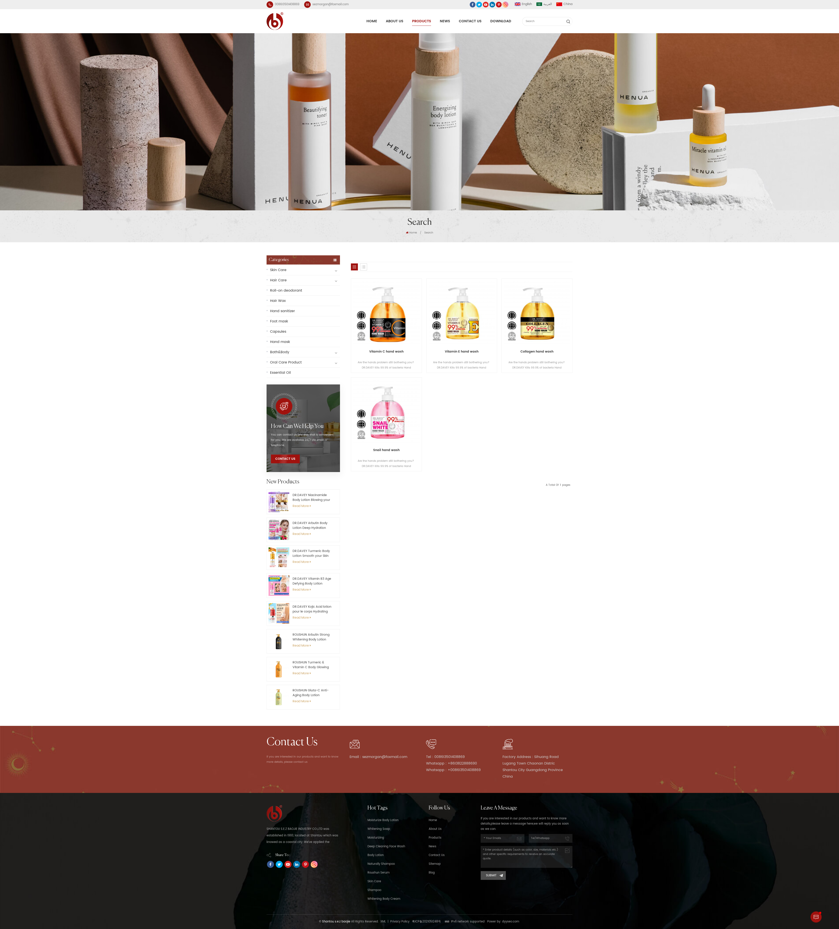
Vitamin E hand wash (461, 351)
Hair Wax (278, 301)
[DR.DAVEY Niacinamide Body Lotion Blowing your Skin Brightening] (279, 501)
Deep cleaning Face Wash (386, 846)
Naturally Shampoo (381, 864)
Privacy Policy (399, 921)
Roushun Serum (378, 872)
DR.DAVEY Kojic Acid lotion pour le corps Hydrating (312, 609)
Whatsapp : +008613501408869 (453, 770)
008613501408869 (287, 4)
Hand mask (280, 342)
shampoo (374, 890)
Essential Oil (280, 372)
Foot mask (279, 321)
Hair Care (278, 280)
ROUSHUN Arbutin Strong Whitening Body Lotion (311, 637)
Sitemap (435, 864)
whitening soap (378, 829)
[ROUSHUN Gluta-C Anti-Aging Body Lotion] (279, 697)
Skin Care (278, 270)
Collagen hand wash (536, 351)
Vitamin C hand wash (386, 351)
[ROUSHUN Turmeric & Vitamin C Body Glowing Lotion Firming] (279, 669)
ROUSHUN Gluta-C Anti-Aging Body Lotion (311, 693)
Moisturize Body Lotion (383, 820)
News (445, 21)
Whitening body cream (383, 899)
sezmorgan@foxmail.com (330, 4)
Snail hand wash (386, 450)
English (527, 4)
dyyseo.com (510, 921)
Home (371, 21)
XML (383, 921)
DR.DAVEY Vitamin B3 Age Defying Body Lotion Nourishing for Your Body (312, 581)
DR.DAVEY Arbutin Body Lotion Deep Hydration (310, 525)
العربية (547, 4)
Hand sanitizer (282, 311)
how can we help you (297, 426)
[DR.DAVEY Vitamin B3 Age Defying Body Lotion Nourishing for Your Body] (279, 585)
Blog (432, 872)
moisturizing (375, 838)
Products (421, 21)
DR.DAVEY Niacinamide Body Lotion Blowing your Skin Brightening (311, 497)
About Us (394, 21)
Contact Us (470, 21)
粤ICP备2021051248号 (426, 921)
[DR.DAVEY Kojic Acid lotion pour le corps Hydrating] (279, 613)
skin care (374, 881)
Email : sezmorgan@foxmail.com (378, 757)
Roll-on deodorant (286, 290)
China (567, 4)
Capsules (278, 331)
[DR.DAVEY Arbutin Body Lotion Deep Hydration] (279, 529)
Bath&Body (279, 352)
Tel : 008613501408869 (445, 757)
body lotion (375, 855)
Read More (301, 506)
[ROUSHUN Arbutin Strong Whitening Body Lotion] (279, 641)
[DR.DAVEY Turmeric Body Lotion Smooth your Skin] (279, 557)
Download (500, 21)
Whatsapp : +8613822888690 (451, 763)
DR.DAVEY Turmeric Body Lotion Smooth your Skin (311, 553)
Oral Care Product (286, 362)
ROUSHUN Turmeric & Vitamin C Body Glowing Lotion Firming (311, 665)
